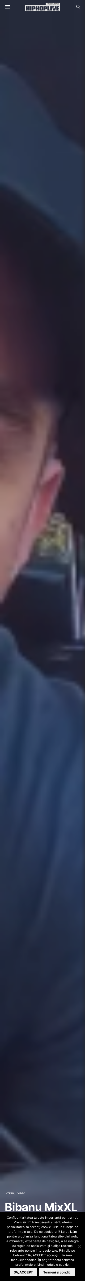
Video (21, 1193)
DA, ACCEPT (23, 1272)
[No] (79, 1246)
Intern (9, 1193)
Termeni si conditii (57, 1272)
